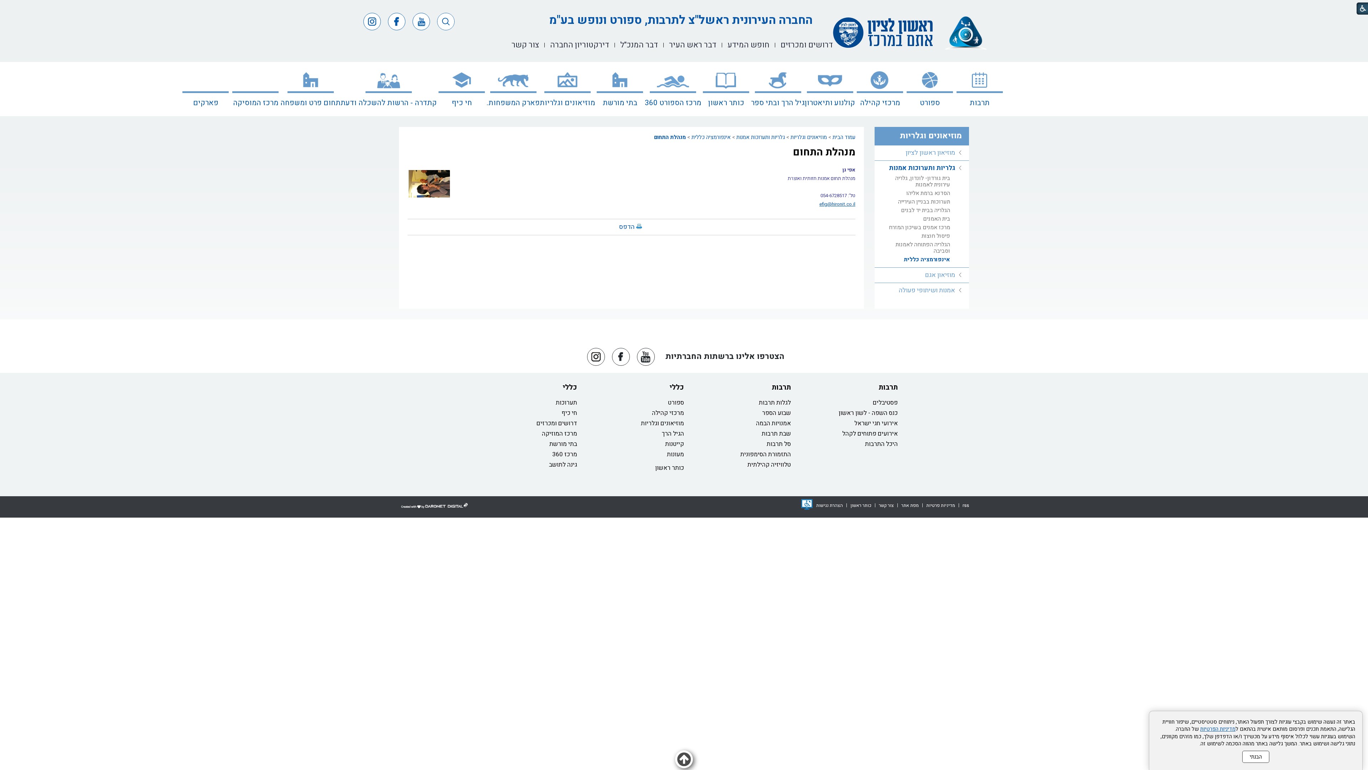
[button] (445, 21)
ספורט (930, 102)
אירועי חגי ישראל (876, 423)
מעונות (675, 454)
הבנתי (1256, 757)
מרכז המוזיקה (559, 433)
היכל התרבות (881, 444)
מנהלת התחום (670, 137)
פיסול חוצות (936, 236)
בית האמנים (936, 219)
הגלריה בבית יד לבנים (925, 210)
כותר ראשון (726, 102)
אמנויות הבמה (773, 423)
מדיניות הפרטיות (1217, 729)
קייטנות (674, 444)
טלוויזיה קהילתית (769, 464)
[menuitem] (980, 89)
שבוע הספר (776, 413)
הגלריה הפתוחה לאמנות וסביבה (923, 247)
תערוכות (566, 402)
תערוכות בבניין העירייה (924, 201)
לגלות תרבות (775, 402)
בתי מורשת (620, 102)
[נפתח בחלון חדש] (807, 504)
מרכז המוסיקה (255, 102)
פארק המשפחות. (513, 102)
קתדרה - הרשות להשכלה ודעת (389, 102)
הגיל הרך (673, 433)
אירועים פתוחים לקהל (870, 433)
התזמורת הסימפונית (765, 454)
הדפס (626, 227)
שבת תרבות (776, 433)
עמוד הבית (844, 137)
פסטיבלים (885, 402)
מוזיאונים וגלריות (567, 102)
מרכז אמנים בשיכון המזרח (919, 227)
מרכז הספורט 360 (673, 102)
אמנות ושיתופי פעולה (927, 290)
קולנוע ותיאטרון (830, 102)
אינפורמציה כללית (711, 137)
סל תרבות (779, 444)
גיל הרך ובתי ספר (778, 102)
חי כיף (462, 102)
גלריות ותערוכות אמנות (760, 137)
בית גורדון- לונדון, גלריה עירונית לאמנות (922, 181)
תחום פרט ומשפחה (310, 102)
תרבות (980, 102)
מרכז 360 (564, 454)
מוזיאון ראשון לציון (930, 153)
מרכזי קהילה (880, 102)
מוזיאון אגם (940, 275)
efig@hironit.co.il (837, 204)
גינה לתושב (563, 464)
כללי (676, 387)
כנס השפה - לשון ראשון (868, 413)
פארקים (205, 102)
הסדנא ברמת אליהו (928, 193)
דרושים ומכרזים (557, 423)
